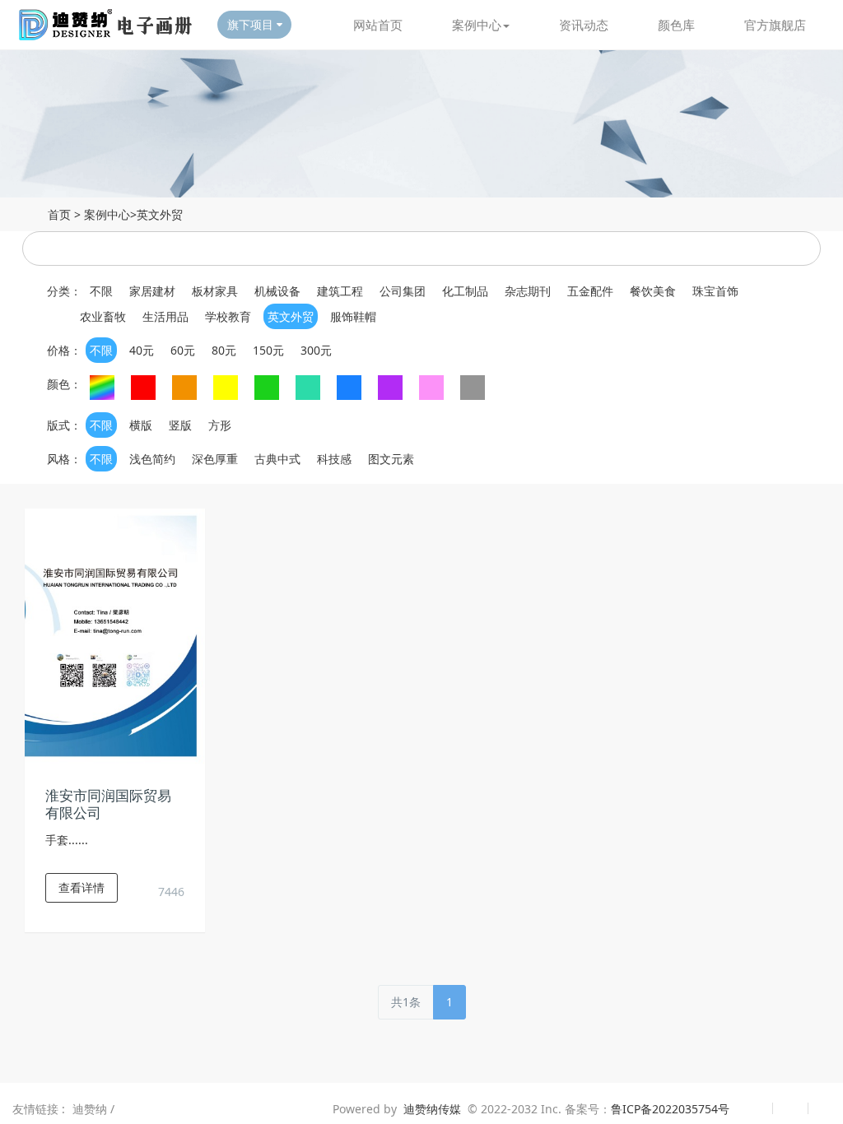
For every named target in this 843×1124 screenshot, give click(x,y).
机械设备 (277, 291)
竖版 (180, 425)
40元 (141, 350)
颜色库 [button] (676, 24)
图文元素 (391, 459)
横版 (140, 425)
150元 (268, 350)
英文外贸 (160, 214)
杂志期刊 (528, 291)
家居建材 (152, 291)
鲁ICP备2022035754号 (670, 1109)
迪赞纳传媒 (432, 1109)
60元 (182, 350)
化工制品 (465, 291)
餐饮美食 (653, 291)
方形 (219, 425)
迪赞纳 (91, 1109)
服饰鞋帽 (353, 316)
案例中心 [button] (476, 24)
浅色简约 (152, 459)
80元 (224, 350)
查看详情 (81, 887)
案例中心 (107, 214)
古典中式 (277, 459)
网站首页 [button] (378, 24)
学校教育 (228, 316)
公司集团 (403, 291)
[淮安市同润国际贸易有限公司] (115, 635)
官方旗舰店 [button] (775, 24)
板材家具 (215, 291)
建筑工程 (340, 291)
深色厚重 (215, 459)
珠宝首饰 (715, 291)
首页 (59, 214)
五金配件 (590, 291)
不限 (101, 291)
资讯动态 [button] (583, 24)
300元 (316, 350)
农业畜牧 (103, 316)
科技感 (334, 459)
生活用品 (165, 316)
